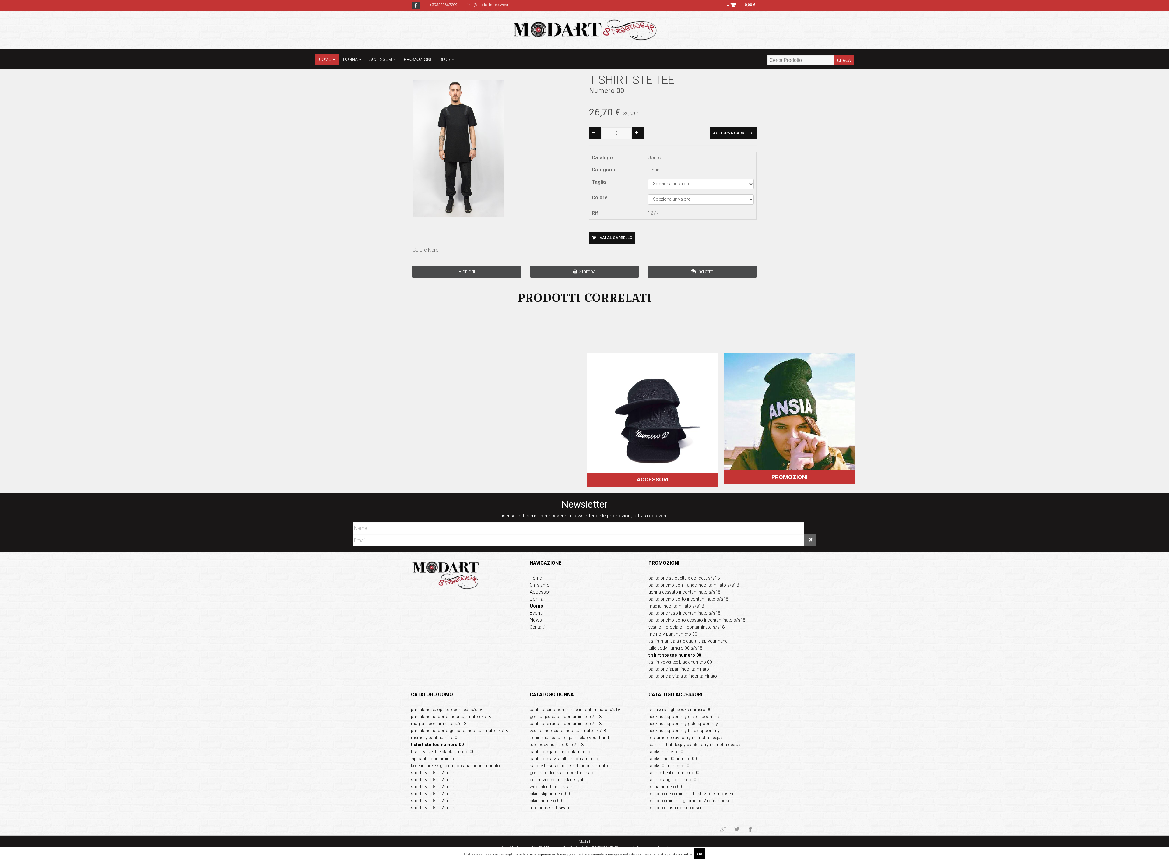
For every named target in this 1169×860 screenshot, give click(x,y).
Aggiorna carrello (733, 133)
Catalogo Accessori (675, 694)
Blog (444, 59)
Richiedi (466, 271)
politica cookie (679, 854)
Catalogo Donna (552, 694)
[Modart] (584, 29)
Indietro (705, 271)
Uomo (325, 59)
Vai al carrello (615, 237)
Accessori (380, 59)
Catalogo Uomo (432, 694)
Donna (350, 59)
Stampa (586, 271)
